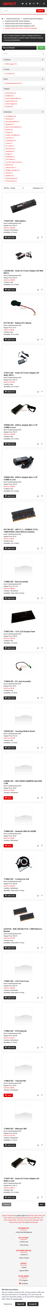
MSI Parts (36, 1220)
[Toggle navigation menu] (44, 3)
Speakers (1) (10, 175)
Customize (8, 1304)
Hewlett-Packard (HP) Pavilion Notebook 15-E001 (20, 26)
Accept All (33, 1304)
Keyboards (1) (10, 157)
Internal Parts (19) (11, 101)
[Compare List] (34, 4)
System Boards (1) (12, 178)
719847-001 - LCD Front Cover (16, 981)
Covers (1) (9, 143)
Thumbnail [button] (7, 60)
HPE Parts (37, 1218)
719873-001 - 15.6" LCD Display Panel (19, 631)
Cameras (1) (10, 138)
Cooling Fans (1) (11, 140)
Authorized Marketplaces (24, 1232)
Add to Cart (11, 237)
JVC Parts (20, 1220)
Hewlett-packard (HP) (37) (14, 83)
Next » (42, 1204)
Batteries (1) (10, 124)
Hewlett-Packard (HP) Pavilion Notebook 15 (18, 23)
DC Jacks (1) (10, 146)
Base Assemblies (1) (12, 121)
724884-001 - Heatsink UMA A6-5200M (20, 831)
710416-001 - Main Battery (15, 221)
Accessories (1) (11, 93)
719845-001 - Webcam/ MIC (15, 1129)
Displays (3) (9, 96)
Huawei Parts (12, 1220)
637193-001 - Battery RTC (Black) (17, 323)
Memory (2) (9, 165)
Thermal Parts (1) (11, 181)
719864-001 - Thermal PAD (15, 1081)
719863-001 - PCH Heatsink (15, 1031)
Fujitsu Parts (12, 1218)
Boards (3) (9, 130)
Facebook (30, 1283)
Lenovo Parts (28, 1220)
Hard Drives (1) (10, 148)
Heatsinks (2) (10, 151)
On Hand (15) (10, 73)
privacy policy (17, 1299)
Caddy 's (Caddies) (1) (13, 135)
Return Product (24, 1258)
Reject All (20, 1304)
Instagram (30, 1280)
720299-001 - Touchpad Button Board (19, 731)
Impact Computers (8, 1215)
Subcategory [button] (8, 112)
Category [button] (6, 89)
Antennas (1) (10, 119)
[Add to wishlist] (42, 237)
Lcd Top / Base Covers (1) (14, 162)
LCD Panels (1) (10, 159)
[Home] (10, 3)
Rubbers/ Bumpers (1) (13, 170)
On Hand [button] (6, 69)
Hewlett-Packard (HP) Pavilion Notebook (17, 21)
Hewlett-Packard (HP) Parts (24, 1218)
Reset (41, 48)
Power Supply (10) (11, 104)
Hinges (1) (9, 154)
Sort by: (7, 188)
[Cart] (38, 4)
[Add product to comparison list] (38, 237)
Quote (9, 798)
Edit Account (24, 1242)
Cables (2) (9, 132)
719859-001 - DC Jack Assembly (17, 681)
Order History (24, 1245)
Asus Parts (38, 1215)
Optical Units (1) (11, 167)
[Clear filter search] (43, 54)
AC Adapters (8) (11, 116)
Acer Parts (31, 1215)
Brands (24, 1267)
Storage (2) (9, 106)
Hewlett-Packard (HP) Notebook (33, 19)
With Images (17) (11, 64)
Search (40, 11)
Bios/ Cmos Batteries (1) (14, 127)
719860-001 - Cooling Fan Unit (16, 879)
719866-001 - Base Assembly (16, 582)
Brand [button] (6, 79)
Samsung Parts (33, 1222)
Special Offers (24, 1270)
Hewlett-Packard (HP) (13, 19)
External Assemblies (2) (13, 98)
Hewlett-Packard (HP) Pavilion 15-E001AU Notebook (21, 28)
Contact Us (24, 1254)
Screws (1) (9, 173)
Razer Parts (21, 1222)
